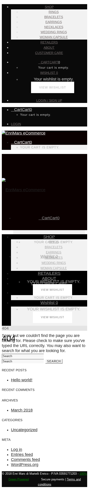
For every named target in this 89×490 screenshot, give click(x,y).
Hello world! (21, 380)
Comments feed (25, 459)
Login (16, 124)
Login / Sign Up (49, 100)
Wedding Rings (54, 32)
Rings (54, 12)
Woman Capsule (54, 37)
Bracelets (53, 17)
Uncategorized (24, 430)
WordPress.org (24, 464)
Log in (16, 449)
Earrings (53, 22)
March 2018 (22, 410)
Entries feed (22, 454)
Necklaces (53, 27)
